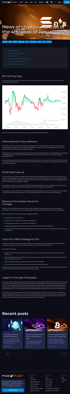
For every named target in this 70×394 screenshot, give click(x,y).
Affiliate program (34, 382)
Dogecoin (21, 41)
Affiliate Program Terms (36, 388)
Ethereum (33, 41)
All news (63, 354)
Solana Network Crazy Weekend (17, 53)
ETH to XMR (49, 384)
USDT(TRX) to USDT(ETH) (52, 388)
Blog (26, 2)
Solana (49, 41)
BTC (10, 41)
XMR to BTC (49, 379)
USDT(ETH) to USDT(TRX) (52, 390)
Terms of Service (34, 384)
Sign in (60, 2)
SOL (44, 41)
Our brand (33, 379)
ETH (27, 41)
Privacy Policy (34, 386)
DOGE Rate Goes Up (13, 56)
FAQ (31, 2)
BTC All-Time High (13, 50)
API (36, 2)
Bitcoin (5, 41)
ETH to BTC (49, 386)
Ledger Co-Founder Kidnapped (16, 64)
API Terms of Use (34, 390)
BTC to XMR (49, 382)
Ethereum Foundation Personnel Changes (19, 58)
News (39, 41)
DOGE (15, 41)
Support (41, 2)
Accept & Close (13, 390)
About (21, 2)
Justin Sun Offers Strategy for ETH (17, 61)
